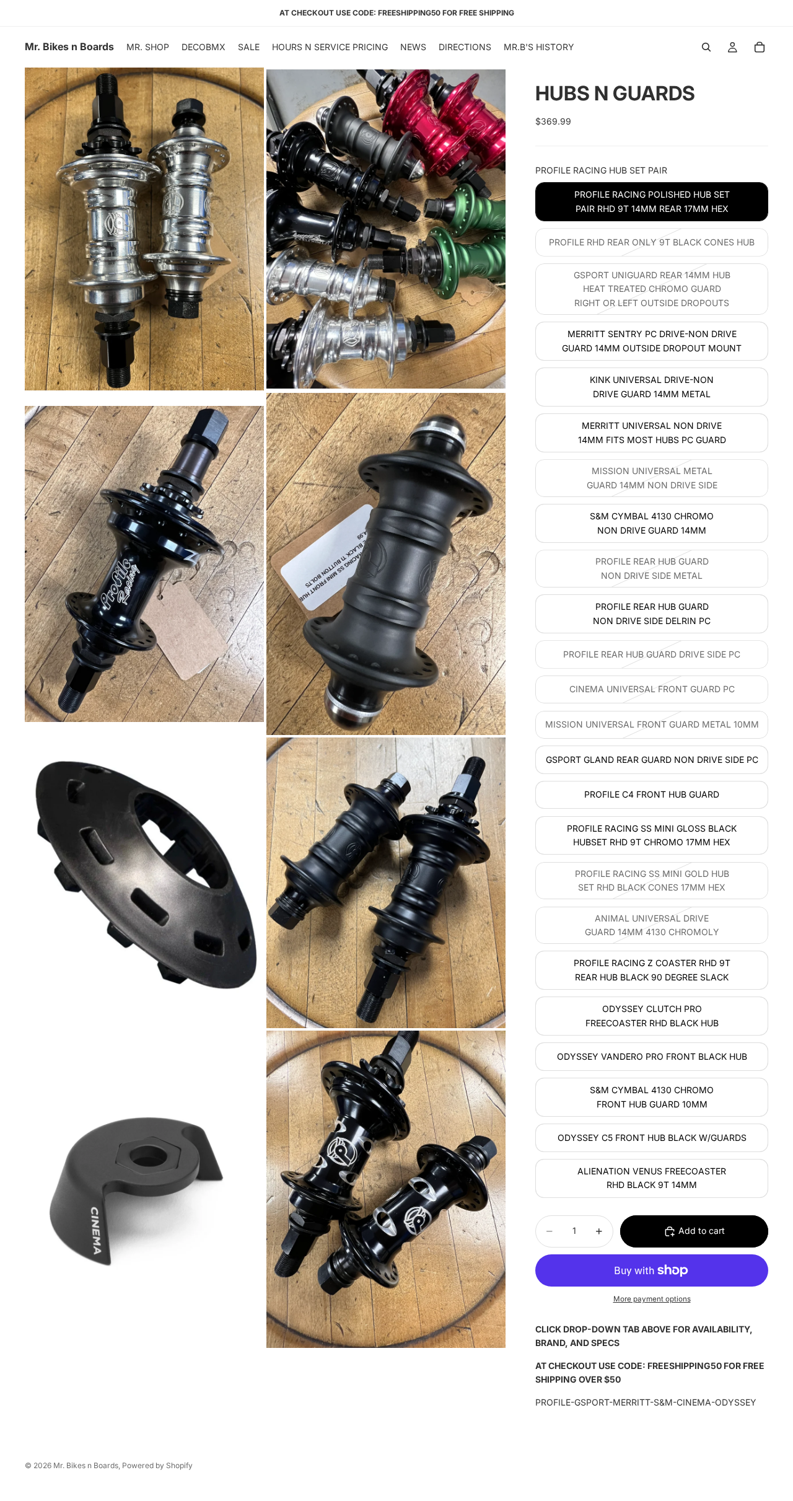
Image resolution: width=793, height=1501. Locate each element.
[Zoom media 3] (144, 564)
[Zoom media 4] (386, 564)
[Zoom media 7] (144, 1190)
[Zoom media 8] (386, 1190)
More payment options (652, 1299)
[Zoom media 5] (144, 882)
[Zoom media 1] (144, 229)
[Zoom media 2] (386, 229)
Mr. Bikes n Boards (85, 1465)
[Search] (706, 47)
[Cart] (759, 47)
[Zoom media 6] (386, 882)
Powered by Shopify (157, 1465)
